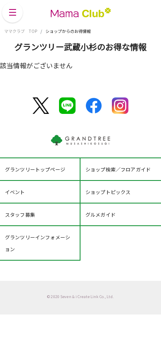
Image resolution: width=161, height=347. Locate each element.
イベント (15, 191)
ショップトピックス (107, 191)
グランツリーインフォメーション (37, 243)
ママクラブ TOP (20, 31)
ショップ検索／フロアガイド (118, 169)
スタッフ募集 (20, 214)
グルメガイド (100, 214)
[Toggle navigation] (12, 12)
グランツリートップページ (35, 169)
